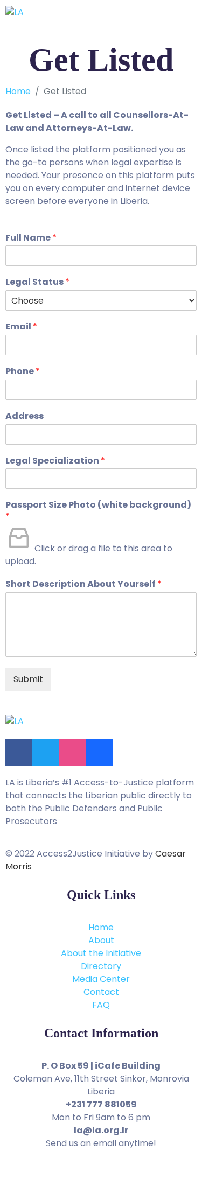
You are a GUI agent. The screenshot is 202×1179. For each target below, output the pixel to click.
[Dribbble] (72, 752)
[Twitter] (45, 752)
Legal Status (37, 282)
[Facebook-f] (18, 752)
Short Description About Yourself (83, 584)
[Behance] (99, 752)
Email (21, 327)
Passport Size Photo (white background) (98, 511)
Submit (28, 679)
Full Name (31, 238)
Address (24, 416)
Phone (22, 371)
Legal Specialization (55, 461)
